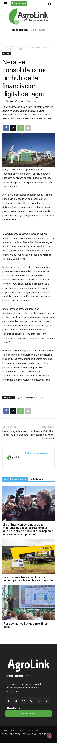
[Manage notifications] (49, 736)
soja (33, 30)
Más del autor (37, 479)
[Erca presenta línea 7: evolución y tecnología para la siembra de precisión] (28, 572)
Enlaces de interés (11, 734)
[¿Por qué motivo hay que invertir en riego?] (28, 619)
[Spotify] (31, 700)
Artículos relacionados (15, 479)
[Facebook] (8, 700)
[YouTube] (24, 700)
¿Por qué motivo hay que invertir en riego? (25, 625)
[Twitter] (39, 700)
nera (42, 398)
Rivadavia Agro (17, 730)
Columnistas (29, 734)
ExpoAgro (12, 47)
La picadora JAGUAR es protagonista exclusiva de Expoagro (42, 435)
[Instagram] (16, 700)
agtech (19, 398)
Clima (4, 730)
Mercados (33, 730)
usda (42, 30)
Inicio (4, 47)
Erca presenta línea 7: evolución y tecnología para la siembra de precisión (27, 578)
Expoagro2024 (31, 398)
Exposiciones (23, 47)
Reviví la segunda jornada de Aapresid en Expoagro (15, 433)
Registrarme (19, 3)
